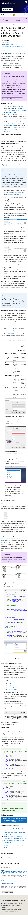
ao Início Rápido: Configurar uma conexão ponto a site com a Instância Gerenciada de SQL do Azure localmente (13, 97)
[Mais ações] (26, 24)
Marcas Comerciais (13, 911)
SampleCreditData (11, 689)
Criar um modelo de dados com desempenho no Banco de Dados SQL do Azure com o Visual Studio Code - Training (14, 872)
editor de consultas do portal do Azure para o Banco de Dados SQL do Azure (15, 110)
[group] (15, 375)
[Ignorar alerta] (26, 2)
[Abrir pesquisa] (22, 15)
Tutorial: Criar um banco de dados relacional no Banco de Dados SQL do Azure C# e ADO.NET (14, 820)
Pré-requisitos (5, 42)
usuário (9, 321)
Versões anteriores (5, 905)
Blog (12, 905)
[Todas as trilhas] (2, 24)
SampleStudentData (11, 687)
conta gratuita (12, 118)
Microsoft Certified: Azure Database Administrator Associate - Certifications (13, 882)
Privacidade (3, 907)
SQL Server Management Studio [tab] (6, 329)
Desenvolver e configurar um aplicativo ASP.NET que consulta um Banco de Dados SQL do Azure (14, 846)
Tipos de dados (22, 542)
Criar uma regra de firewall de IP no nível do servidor (14, 46)
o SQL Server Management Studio (14, 106)
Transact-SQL (8, 510)
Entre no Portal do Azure (7, 44)
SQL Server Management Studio (13, 333)
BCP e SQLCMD (7, 114)
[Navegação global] (1, 15)
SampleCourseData (11, 684)
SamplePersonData (11, 686)
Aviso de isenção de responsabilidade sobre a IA (12, 903)
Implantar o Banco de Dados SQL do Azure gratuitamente (15, 129)
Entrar (25, 14)
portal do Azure (10, 138)
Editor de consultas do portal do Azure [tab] (18, 329)
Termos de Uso (4, 911)
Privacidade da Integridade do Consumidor (11, 909)
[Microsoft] (14, 15)
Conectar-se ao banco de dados (9, 48)
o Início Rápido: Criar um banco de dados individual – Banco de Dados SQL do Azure (15, 123)
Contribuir (18, 905)
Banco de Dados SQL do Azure (11, 24)
